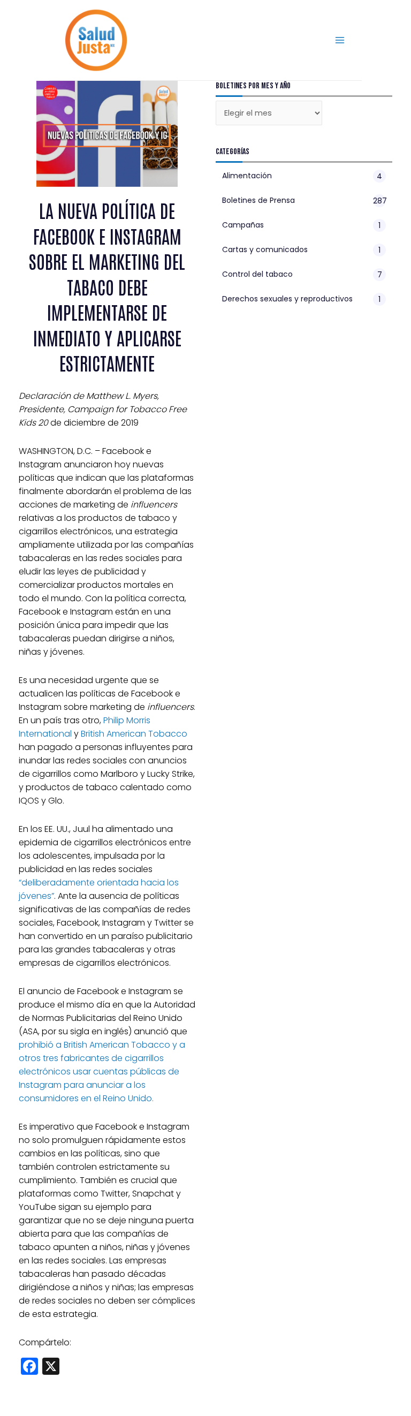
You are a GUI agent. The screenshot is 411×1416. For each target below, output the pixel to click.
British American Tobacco (134, 734)
